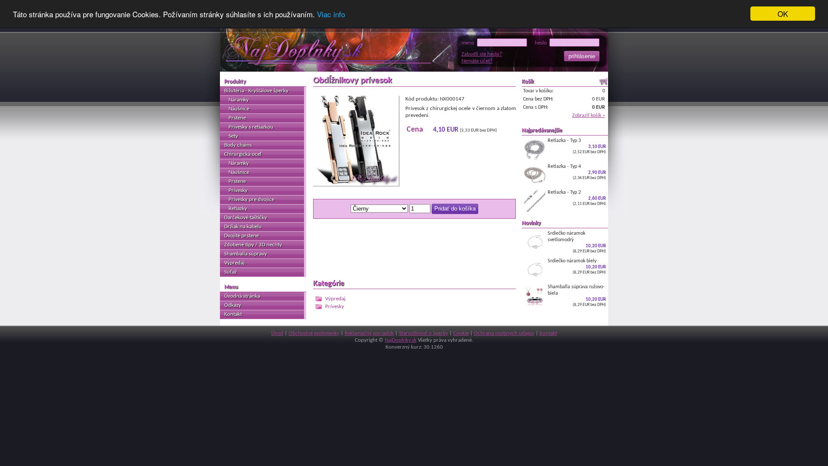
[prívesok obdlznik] (356, 185)
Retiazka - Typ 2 (577, 198)
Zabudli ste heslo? (481, 54)
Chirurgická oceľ (242, 154)
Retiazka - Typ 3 (577, 146)
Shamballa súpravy (245, 254)
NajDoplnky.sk (401, 340)
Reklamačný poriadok (369, 333)
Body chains (238, 145)
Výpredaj (335, 299)
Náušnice (239, 109)
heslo (542, 43)
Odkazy (232, 305)
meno (469, 43)
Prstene (237, 118)
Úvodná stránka (242, 296)
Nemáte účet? (476, 61)
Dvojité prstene (241, 236)
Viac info (331, 14)
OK (783, 13)
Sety (233, 136)
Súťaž (230, 272)
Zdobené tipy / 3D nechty (253, 245)
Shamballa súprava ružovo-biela (577, 295)
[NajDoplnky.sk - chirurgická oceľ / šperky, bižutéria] (307, 51)
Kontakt (233, 314)
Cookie (461, 333)
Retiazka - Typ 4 (577, 172)
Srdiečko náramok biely (577, 266)
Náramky (239, 100)
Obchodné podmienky (314, 333)
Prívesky (334, 306)
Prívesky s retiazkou (251, 127)
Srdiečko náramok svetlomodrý (577, 242)
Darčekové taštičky (245, 217)
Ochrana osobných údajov (504, 333)
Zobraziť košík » (588, 115)
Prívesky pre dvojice (251, 199)
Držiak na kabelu (243, 227)
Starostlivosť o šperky (423, 333)
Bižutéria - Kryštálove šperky (256, 91)
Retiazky (238, 208)
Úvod (277, 333)
